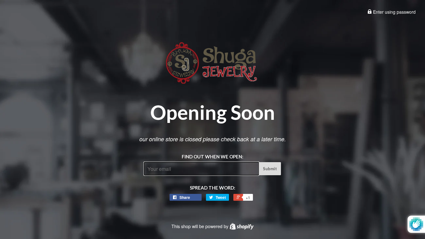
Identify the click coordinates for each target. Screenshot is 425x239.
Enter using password (394, 12)
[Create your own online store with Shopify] (242, 226)
